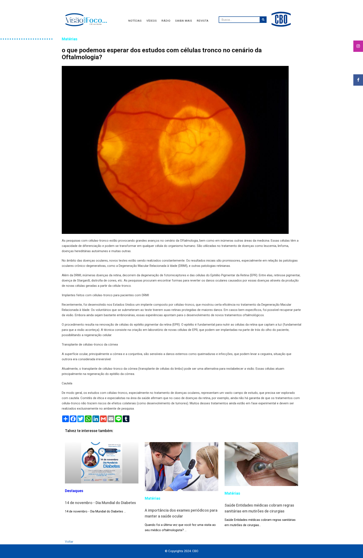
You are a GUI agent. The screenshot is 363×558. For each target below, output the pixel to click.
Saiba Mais (183, 20)
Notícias (135, 20)
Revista (203, 20)
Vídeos (151, 20)
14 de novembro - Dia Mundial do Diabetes (100, 502)
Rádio (166, 20)
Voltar (69, 542)
